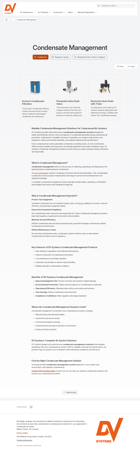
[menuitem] (27, 12)
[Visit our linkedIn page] (31, 407)
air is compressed (41, 173)
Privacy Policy (22, 433)
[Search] (99, 6)
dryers (81, 203)
